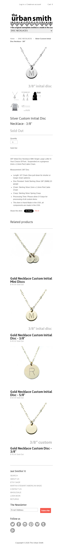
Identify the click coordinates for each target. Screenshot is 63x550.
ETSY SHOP (15, 482)
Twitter (12, 524)
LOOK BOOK (15, 496)
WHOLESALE (15, 492)
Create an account (34, 4)
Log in (21, 4)
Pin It (37, 211)
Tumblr (43, 524)
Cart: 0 (50, 4)
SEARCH (14, 476)
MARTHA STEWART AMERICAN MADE (26, 486)
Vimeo (37, 524)
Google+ (12, 530)
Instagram (25, 524)
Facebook (18, 524)
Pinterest (31, 524)
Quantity (13, 139)
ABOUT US (14, 479)
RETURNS (14, 499)
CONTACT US (16, 489)
